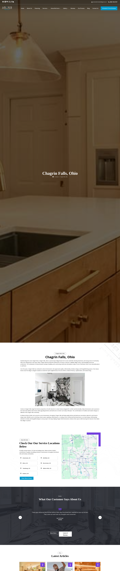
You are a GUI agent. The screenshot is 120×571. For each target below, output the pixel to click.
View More (53, 533)
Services (57, 176)
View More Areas (26, 478)
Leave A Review (65, 534)
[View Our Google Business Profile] (7, 2)
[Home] (53, 176)
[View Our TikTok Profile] (11, 2)
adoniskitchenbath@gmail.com (100, 2)
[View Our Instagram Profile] (9, 2)
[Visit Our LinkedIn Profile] (5, 2)
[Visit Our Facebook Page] (3, 2)
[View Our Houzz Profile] (13, 2)
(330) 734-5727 (113, 2)
